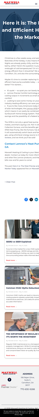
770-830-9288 (27, 389)
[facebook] (9, 380)
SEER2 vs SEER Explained (18, 242)
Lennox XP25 (32, 108)
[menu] (36, 4)
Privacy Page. (19, 414)
